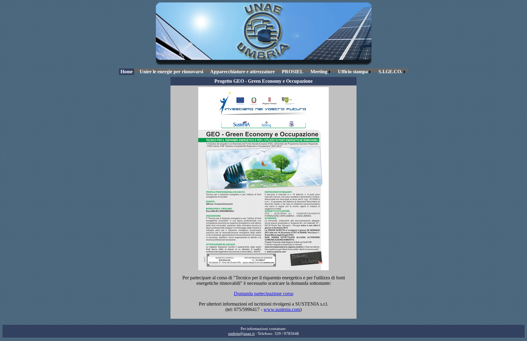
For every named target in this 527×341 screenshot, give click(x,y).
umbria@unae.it (241, 333)
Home (126, 71)
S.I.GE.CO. (390, 71)
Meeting (318, 71)
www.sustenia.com (282, 309)
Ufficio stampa (353, 71)
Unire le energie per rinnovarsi (171, 71)
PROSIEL (292, 71)
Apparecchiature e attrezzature (242, 71)
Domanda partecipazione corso (263, 293)
